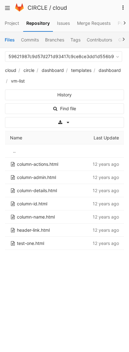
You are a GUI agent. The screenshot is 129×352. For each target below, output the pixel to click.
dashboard (53, 70)
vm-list (18, 81)
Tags (75, 39)
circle (28, 70)
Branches (54, 39)
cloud (60, 7)
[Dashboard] (19, 10)
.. (14, 151)
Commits (30, 39)
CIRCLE (38, 7)
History (64, 94)
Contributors (99, 39)
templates (81, 70)
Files (10, 39)
